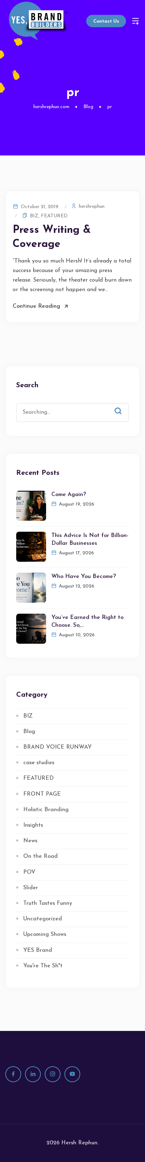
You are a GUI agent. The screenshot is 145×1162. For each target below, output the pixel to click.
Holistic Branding (46, 810)
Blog (29, 732)
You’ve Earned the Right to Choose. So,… (87, 621)
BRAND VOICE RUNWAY (57, 747)
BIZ (34, 216)
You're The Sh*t (43, 966)
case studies (38, 763)
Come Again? (68, 494)
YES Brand (37, 950)
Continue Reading (36, 306)
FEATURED (54, 216)
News (30, 841)
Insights (33, 825)
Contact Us (106, 21)
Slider (30, 888)
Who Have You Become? (83, 576)
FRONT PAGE (42, 794)
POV (29, 872)
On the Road (40, 856)
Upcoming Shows (44, 934)
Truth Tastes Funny (47, 903)
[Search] (123, 405)
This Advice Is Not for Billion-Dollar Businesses (89, 539)
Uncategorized (42, 919)
